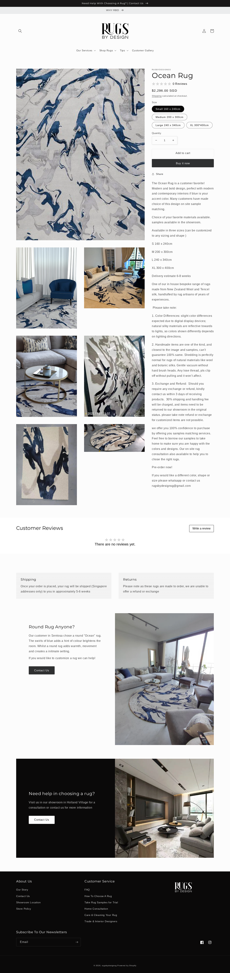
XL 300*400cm (199, 125)
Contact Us (41, 670)
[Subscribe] (77, 942)
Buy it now (183, 163)
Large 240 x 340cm (168, 125)
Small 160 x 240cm (168, 109)
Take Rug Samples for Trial (101, 902)
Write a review (201, 528)
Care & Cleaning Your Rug (100, 915)
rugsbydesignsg (109, 966)
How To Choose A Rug (98, 896)
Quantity (156, 133)
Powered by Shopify (126, 966)
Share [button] (159, 173)
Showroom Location (28, 902)
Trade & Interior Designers (100, 921)
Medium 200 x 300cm (169, 117)
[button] (20, 31)
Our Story (22, 889)
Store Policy (23, 908)
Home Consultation (96, 908)
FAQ (87, 889)
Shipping (157, 96)
